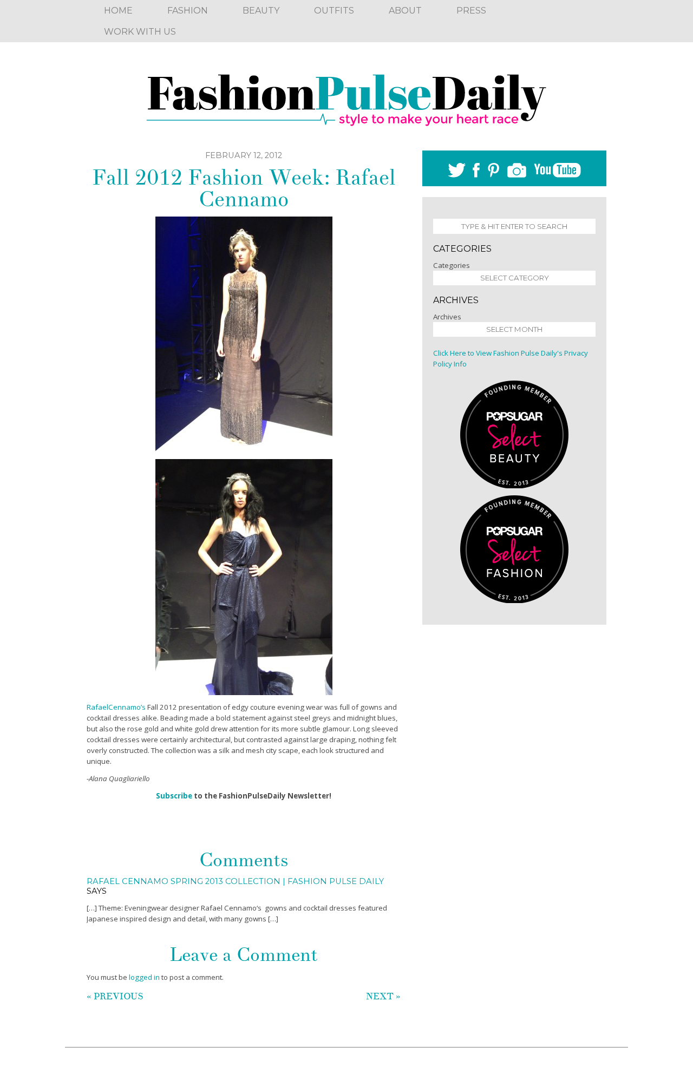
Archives (447, 317)
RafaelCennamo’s (117, 707)
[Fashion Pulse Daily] (346, 96)
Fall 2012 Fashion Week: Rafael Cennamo (244, 188)
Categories (451, 265)
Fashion (187, 10)
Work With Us (140, 32)
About (405, 10)
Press (471, 10)
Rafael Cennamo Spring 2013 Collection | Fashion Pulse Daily (235, 881)
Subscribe (174, 796)
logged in (144, 977)
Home (118, 10)
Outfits (334, 10)
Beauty (261, 10)
